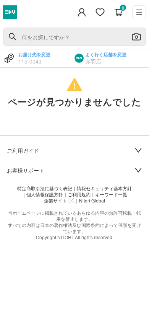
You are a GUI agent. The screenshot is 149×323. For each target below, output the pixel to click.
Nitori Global (92, 200)
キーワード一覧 (111, 194)
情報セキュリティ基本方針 (104, 188)
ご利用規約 (79, 194)
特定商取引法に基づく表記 (44, 188)
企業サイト (55, 200)
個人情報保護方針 (44, 194)
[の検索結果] (12, 37)
